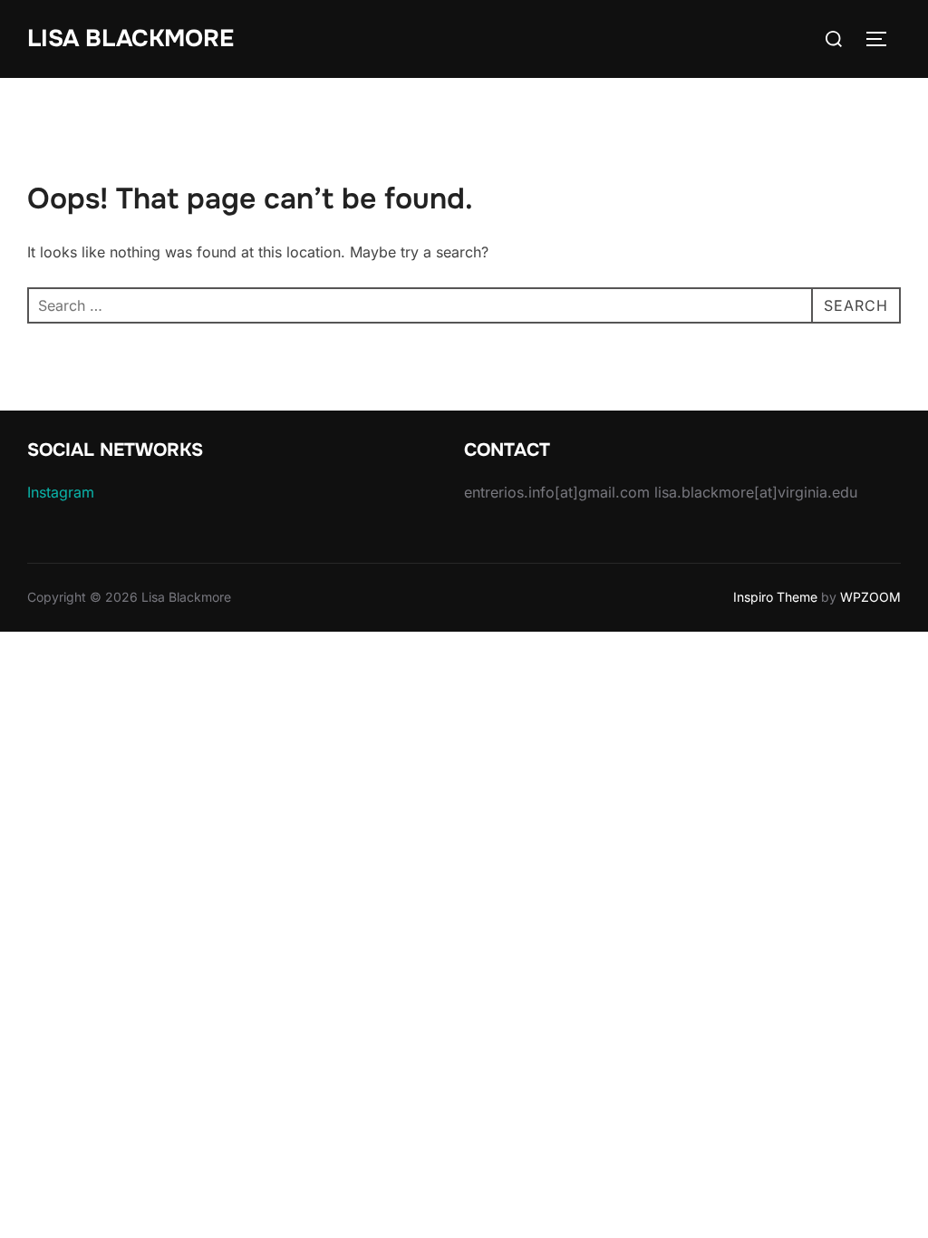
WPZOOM (870, 596)
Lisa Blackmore (130, 38)
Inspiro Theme (775, 596)
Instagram (60, 492)
